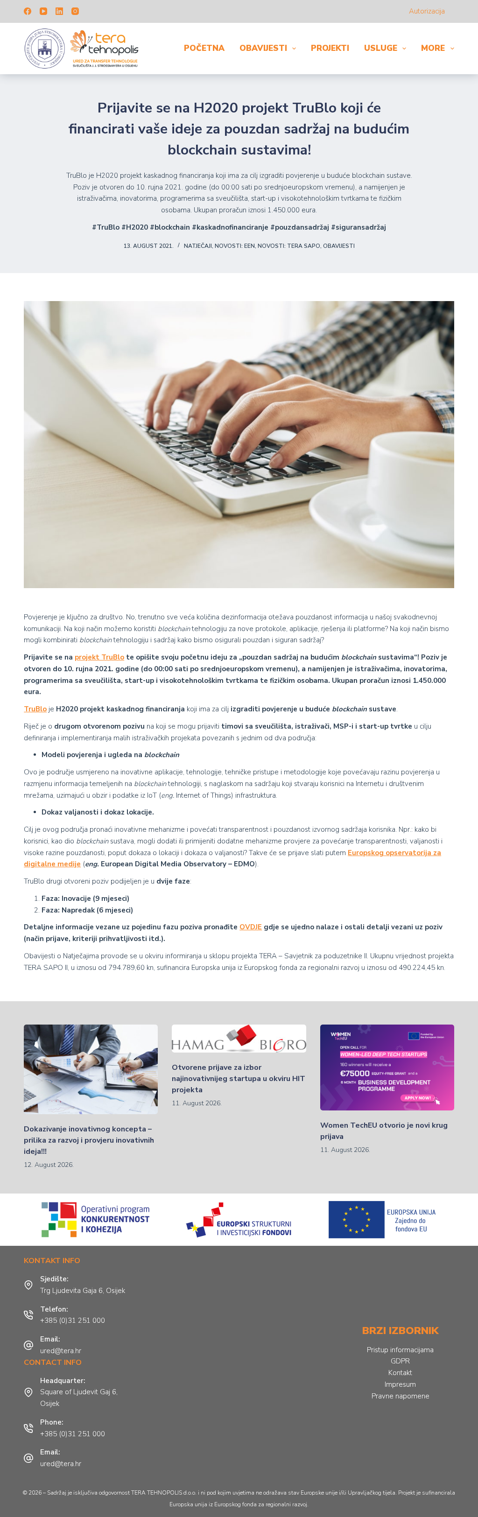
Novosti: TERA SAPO (289, 246)
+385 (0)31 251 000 (72, 1320)
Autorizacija (427, 11)
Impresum (400, 1384)
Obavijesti (263, 48)
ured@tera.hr (60, 1350)
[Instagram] (75, 11)
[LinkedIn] (59, 11)
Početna (204, 48)
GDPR (400, 1361)
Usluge (380, 48)
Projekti (330, 48)
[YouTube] (43, 11)
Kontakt (400, 1372)
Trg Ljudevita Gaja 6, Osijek (82, 1290)
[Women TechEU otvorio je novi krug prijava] (387, 1067)
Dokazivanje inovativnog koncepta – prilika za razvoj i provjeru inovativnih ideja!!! (89, 1140)
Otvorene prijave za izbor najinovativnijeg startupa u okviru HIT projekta (238, 1078)
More (433, 48)
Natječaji (198, 246)
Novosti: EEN (235, 246)
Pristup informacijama (400, 1350)
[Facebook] (27, 11)
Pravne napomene (400, 1396)
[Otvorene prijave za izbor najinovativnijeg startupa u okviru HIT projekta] (239, 1039)
